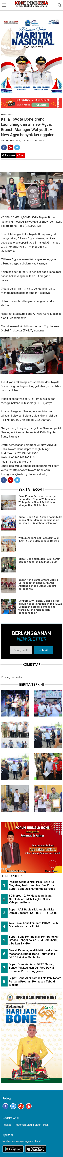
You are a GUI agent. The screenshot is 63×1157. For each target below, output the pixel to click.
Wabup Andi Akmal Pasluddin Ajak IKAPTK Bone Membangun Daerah (38, 539)
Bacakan (9, 155)
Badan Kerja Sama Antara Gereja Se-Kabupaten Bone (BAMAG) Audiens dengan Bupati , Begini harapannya (38, 584)
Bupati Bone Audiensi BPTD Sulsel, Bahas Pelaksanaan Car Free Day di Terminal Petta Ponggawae (31, 968)
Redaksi (7, 1124)
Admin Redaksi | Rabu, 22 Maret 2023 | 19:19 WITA (23, 141)
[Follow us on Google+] (21, 1106)
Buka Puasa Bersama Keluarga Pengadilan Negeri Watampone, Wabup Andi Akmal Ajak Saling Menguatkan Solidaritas (37, 501)
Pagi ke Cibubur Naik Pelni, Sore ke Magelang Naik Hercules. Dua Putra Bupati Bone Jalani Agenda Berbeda (32, 885)
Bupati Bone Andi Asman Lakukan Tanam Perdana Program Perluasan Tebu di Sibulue (35, 981)
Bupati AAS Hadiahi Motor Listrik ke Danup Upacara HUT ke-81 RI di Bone (33, 911)
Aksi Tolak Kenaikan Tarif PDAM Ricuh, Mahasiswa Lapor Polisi (33, 924)
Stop (21, 155)
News (10, 115)
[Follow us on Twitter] (13, 1106)
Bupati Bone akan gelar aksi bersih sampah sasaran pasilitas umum (39, 560)
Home (3, 115)
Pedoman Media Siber (27, 1124)
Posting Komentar (11, 677)
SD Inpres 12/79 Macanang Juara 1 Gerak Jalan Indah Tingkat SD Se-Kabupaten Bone (31, 899)
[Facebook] (4, 147)
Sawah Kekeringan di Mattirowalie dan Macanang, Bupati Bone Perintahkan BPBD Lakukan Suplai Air (33, 954)
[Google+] (10, 147)
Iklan (46, 1124)
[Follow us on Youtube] (29, 1106)
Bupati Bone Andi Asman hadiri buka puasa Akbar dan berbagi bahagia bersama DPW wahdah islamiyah (40, 520)
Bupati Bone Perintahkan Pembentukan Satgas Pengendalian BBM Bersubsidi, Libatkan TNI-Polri (34, 940)
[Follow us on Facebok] (5, 1106)
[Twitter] (17, 147)
